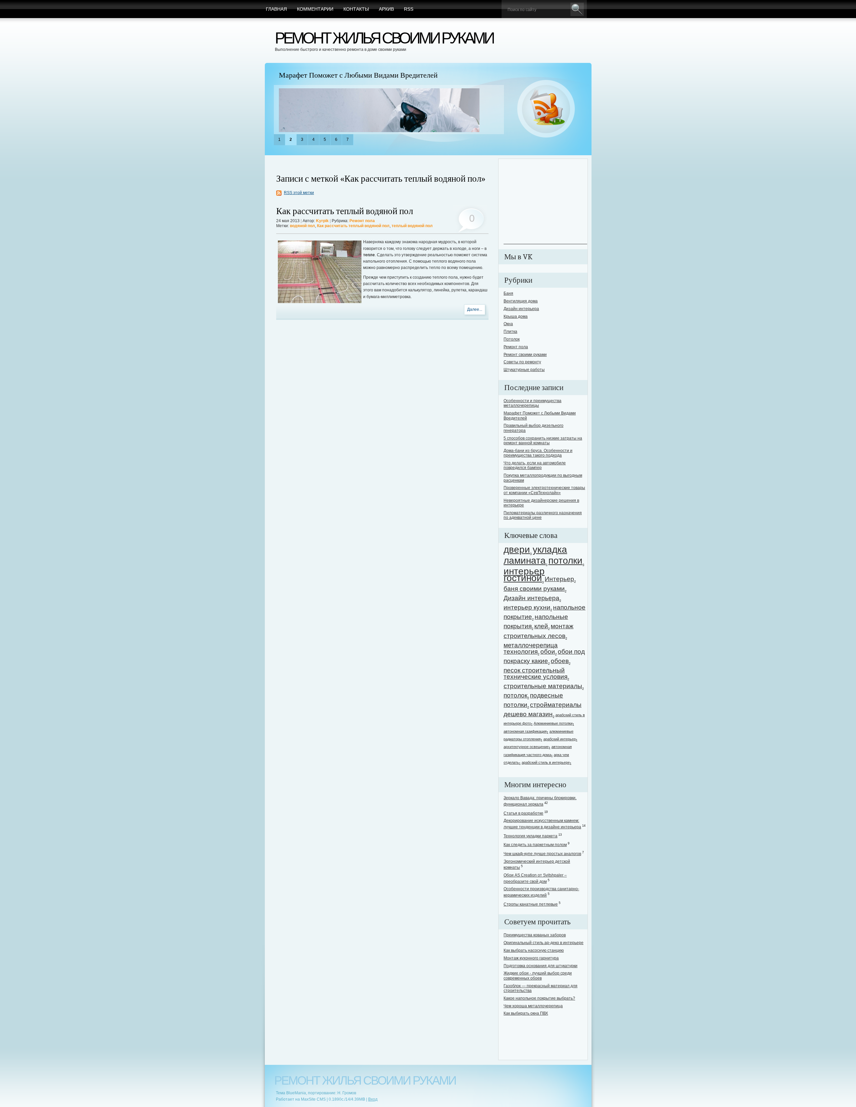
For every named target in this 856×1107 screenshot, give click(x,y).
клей (541, 626)
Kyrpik (322, 220)
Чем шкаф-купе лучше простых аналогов (542, 853)
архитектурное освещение (526, 747)
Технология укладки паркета (530, 836)
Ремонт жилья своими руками (384, 38)
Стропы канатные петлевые (531, 904)
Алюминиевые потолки (553, 723)
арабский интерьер (559, 739)
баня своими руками (534, 588)
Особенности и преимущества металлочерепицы (532, 403)
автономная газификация (525, 731)
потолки (565, 560)
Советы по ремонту (522, 362)
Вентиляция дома (521, 301)
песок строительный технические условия (535, 673)
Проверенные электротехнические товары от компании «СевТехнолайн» (544, 490)
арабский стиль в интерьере (546, 762)
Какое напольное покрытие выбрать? (539, 998)
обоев (560, 660)
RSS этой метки (299, 192)
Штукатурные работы (524, 369)
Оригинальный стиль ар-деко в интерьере (543, 942)
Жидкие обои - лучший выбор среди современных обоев (538, 975)
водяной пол (302, 225)
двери (517, 549)
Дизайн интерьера (521, 308)
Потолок (512, 339)
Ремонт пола (362, 220)
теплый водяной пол (412, 225)
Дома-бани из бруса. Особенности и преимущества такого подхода (538, 453)
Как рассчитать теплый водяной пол (344, 211)
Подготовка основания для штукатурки (540, 965)
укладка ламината (535, 555)
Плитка (510, 331)
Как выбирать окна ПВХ (526, 1013)
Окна (508, 323)
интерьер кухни (527, 607)
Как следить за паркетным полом (535, 844)
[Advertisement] (545, 202)
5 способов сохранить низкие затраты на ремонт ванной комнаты (543, 440)
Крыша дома (516, 316)
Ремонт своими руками (525, 354)
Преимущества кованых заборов (535, 935)
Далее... (474, 309)
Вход (373, 1099)
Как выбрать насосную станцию (534, 950)
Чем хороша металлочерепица (533, 1006)
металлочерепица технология (531, 648)
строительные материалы (543, 685)
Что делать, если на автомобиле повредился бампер (535, 465)
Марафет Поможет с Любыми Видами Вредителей (358, 75)
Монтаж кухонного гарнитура (531, 958)
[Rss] (546, 109)
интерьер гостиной (524, 574)
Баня (508, 293)
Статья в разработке (523, 813)
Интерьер (559, 578)
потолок (515, 695)
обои (547, 651)
